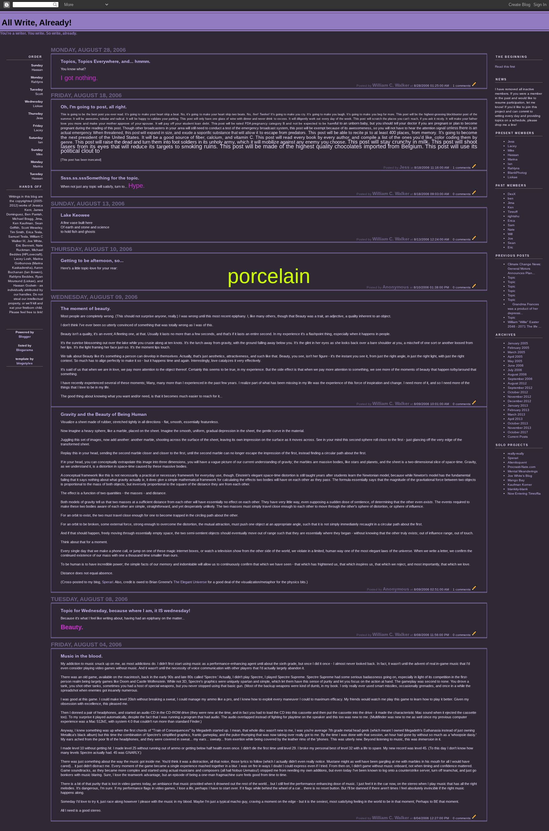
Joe (510, 238)
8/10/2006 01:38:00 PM (431, 287)
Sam (511, 225)
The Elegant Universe (190, 582)
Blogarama (24, 350)
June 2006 (516, 365)
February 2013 (518, 410)
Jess (511, 141)
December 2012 (519, 401)
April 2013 (515, 419)
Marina (513, 159)
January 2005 (518, 343)
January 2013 (518, 405)
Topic (511, 277)
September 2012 (520, 387)
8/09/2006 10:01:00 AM (431, 404)
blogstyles (25, 363)
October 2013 (518, 423)
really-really (516, 453)
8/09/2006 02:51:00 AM (431, 589)
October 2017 (518, 432)
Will (510, 234)
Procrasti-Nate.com (521, 467)
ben (510, 198)
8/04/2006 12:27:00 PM (431, 818)
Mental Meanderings (523, 471)
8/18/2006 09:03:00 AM (431, 194)
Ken (511, 207)
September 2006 (520, 379)
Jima (511, 203)
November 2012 (519, 396)
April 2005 (515, 356)
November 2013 (519, 427)
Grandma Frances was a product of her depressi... (523, 308)
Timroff (513, 211)
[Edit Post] (474, 85)
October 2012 (518, 392)
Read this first (505, 66)
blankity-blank (518, 489)
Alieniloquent (517, 462)
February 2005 (518, 347)
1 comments (462, 85)
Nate (511, 229)
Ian (510, 164)
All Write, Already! (37, 22)
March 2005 (516, 352)
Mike (511, 150)
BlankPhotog (517, 172)
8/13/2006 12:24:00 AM (431, 239)
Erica (511, 220)
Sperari (107, 582)
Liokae (513, 177)
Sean (512, 243)
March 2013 (516, 414)
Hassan (513, 155)
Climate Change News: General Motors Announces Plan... (524, 268)
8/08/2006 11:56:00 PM (431, 635)
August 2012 (517, 383)
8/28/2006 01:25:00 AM (431, 85)
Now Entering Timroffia (524, 493)
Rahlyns (513, 168)
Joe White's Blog (520, 475)
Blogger (25, 336)
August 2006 (517, 374)
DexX (512, 194)
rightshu (513, 216)
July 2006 (515, 370)
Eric (510, 247)
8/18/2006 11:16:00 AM (431, 167)
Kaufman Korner (520, 484)
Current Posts (518, 436)
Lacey (512, 146)
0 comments (462, 194)
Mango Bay (516, 480)
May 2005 (515, 361)
